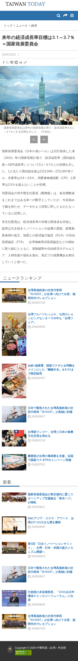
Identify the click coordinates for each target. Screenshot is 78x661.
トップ (8, 25)
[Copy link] (25, 62)
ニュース (21, 25)
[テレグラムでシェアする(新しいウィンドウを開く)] (16, 62)
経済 (34, 25)
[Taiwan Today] (24, 5)
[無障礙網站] (23, 652)
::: (4, 1)
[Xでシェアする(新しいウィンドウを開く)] (7, 62)
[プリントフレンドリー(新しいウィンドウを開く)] (21, 62)
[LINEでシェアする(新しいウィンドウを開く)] (11, 62)
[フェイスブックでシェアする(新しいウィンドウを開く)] (3, 62)
